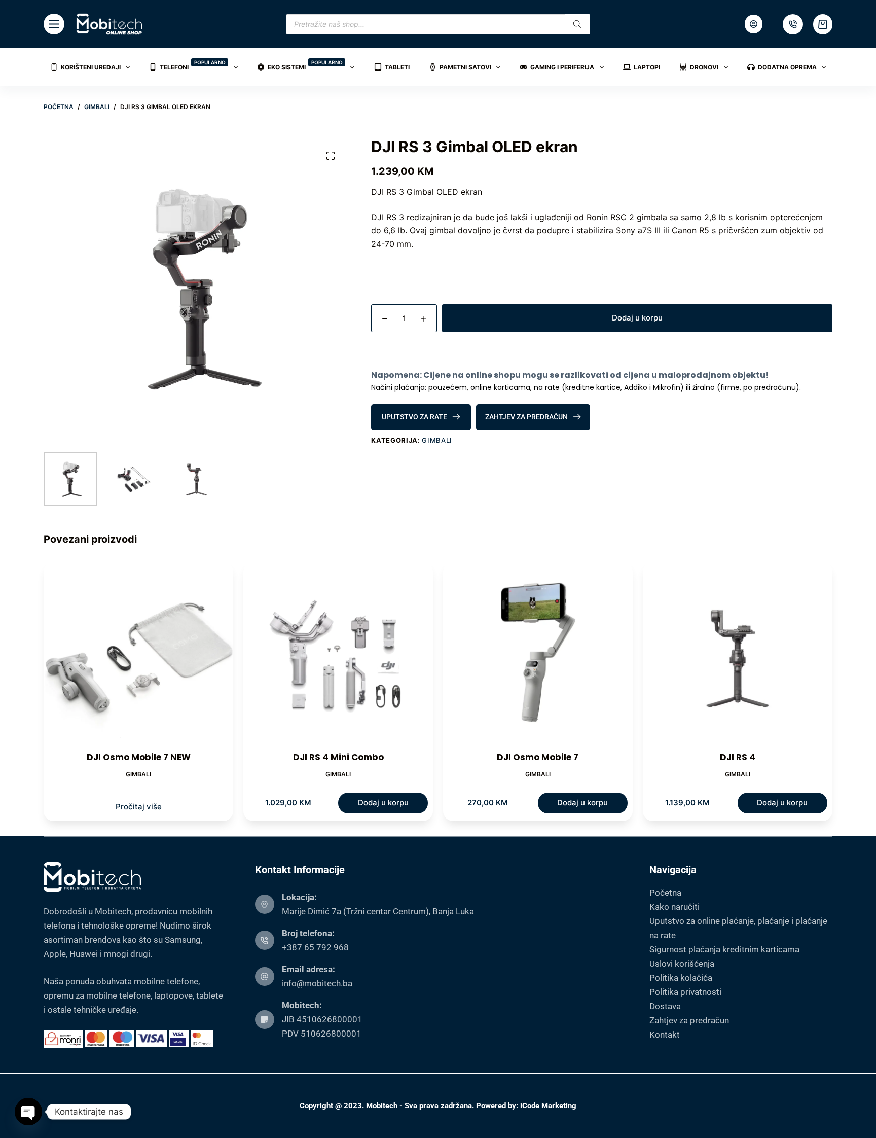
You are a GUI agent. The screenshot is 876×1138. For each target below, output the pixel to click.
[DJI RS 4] (737, 657)
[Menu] (54, 24)
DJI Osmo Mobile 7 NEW (139, 757)
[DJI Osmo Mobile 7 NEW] (138, 657)
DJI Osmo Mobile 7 (537, 757)
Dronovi (704, 67)
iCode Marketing (548, 1105)
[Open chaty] (28, 1111)
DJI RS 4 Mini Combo (338, 757)
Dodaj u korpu (637, 318)
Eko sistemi (305, 65)
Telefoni (193, 65)
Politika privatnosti (685, 992)
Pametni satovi (465, 67)
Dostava (665, 1006)
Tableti (397, 67)
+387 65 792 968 (315, 947)
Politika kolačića (680, 978)
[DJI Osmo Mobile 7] (538, 657)
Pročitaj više (139, 806)
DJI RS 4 (737, 757)
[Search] (577, 24)
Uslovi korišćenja (681, 963)
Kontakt (664, 1034)
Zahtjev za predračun (689, 1020)
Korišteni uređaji (91, 67)
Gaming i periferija (562, 67)
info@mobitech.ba (317, 983)
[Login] (753, 24)
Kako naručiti (674, 907)
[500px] (793, 24)
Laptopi (647, 67)
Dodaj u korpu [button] (383, 802)
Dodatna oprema (787, 67)
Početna (665, 892)
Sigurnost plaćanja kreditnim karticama (724, 949)
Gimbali (437, 440)
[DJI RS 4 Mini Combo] (338, 657)
